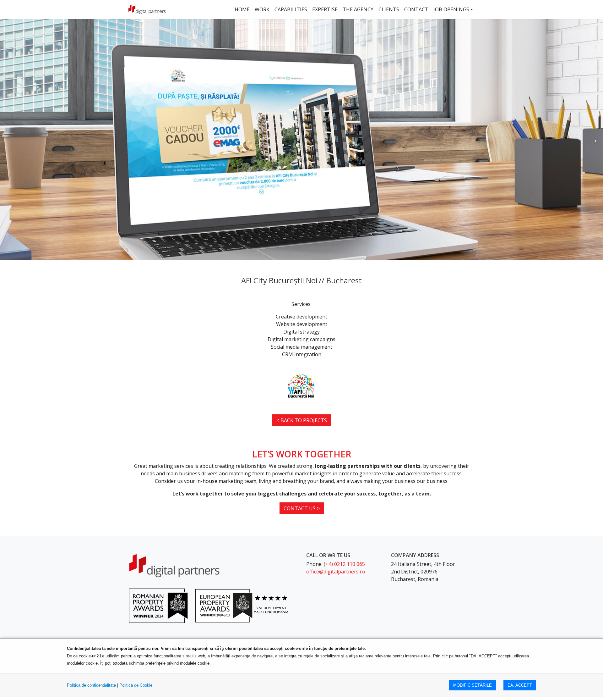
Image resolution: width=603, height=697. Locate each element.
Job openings (451, 9)
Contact (416, 9)
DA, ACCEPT (520, 685)
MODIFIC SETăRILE (472, 685)
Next (593, 139)
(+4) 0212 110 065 (344, 564)
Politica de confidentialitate (91, 685)
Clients (388, 9)
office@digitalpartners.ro (335, 571)
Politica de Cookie (135, 685)
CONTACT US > (302, 508)
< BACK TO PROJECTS (301, 420)
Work (262, 9)
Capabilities (290, 9)
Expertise (325, 9)
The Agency (358, 9)
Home (242, 9)
